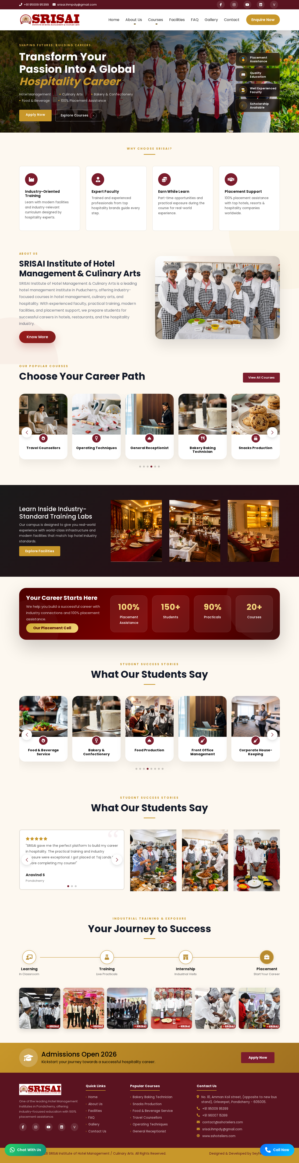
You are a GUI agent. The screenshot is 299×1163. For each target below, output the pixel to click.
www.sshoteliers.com (218, 1136)
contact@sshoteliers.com (222, 1122)
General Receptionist (96, 448)
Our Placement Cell (52, 628)
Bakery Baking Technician (149, 450)
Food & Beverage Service (255, 450)
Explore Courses (77, 115)
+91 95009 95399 (36, 4)
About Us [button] (133, 19)
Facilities (177, 19)
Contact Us (97, 1131)
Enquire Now (263, 19)
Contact (231, 19)
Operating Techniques (43, 448)
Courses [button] (155, 19)
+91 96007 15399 (215, 1115)
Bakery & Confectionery (43, 752)
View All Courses (261, 377)
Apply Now (35, 114)
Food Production (96, 750)
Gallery (211, 19)
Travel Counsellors (147, 1117)
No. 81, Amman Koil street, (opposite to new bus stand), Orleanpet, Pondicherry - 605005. (239, 1099)
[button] (272, 432)
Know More (37, 337)
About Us (95, 1104)
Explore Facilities (39, 551)
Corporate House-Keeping (202, 752)
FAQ (195, 19)
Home (113, 19)
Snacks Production (202, 448)
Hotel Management (255, 750)
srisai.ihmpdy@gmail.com (77, 4)
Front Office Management (149, 752)
